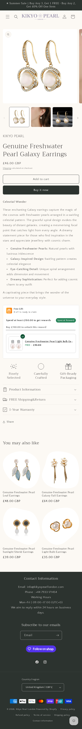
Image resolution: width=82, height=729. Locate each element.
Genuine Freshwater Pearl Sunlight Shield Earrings (19, 550)
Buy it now (41, 190)
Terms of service (42, 715)
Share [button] (10, 421)
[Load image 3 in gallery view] (62, 117)
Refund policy (23, 715)
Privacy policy (67, 709)
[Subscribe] (57, 635)
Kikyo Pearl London (26, 709)
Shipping (7, 168)
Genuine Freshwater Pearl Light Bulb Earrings (58, 550)
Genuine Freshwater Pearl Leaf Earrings (19, 494)
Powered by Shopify (46, 709)
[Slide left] (4, 118)
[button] (7, 17)
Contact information (43, 721)
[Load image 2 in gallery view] (41, 117)
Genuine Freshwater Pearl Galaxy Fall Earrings (58, 494)
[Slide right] (78, 118)
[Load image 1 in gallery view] (19, 117)
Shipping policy (62, 715)
